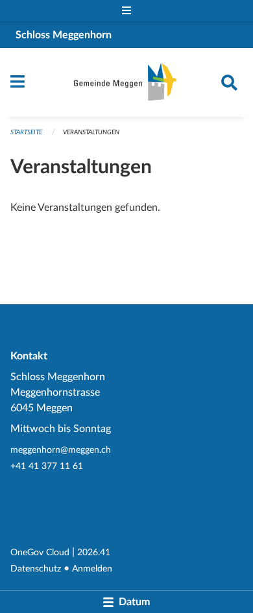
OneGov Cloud (39, 552)
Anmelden (92, 568)
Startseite (26, 132)
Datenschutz (35, 568)
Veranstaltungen (91, 132)
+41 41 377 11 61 (46, 466)
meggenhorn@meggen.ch (60, 450)
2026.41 (93, 552)
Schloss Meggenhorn (64, 35)
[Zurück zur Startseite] (127, 82)
